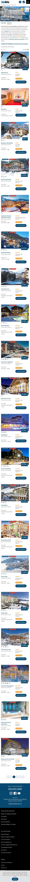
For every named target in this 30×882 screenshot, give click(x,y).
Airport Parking (5, 834)
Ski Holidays (3, 5)
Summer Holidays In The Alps (8, 824)
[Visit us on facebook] (15, 793)
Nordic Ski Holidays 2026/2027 (8, 814)
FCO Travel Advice (5, 839)
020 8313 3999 (15, 788)
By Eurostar (4, 819)
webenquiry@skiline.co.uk (15, 803)
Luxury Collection (5, 822)
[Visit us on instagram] (11, 793)
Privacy (3, 865)
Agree (15, 879)
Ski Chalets (4, 816)
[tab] (3, 22)
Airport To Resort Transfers (7, 837)
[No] (28, 876)
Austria (8, 5)
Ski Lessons (4, 850)
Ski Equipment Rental (6, 847)
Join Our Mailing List (6, 842)
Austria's (7, 31)
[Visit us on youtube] (19, 793)
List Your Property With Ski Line (9, 845)
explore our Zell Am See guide (16, 39)
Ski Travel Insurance (6, 852)
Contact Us (4, 868)
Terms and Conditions (6, 862)
